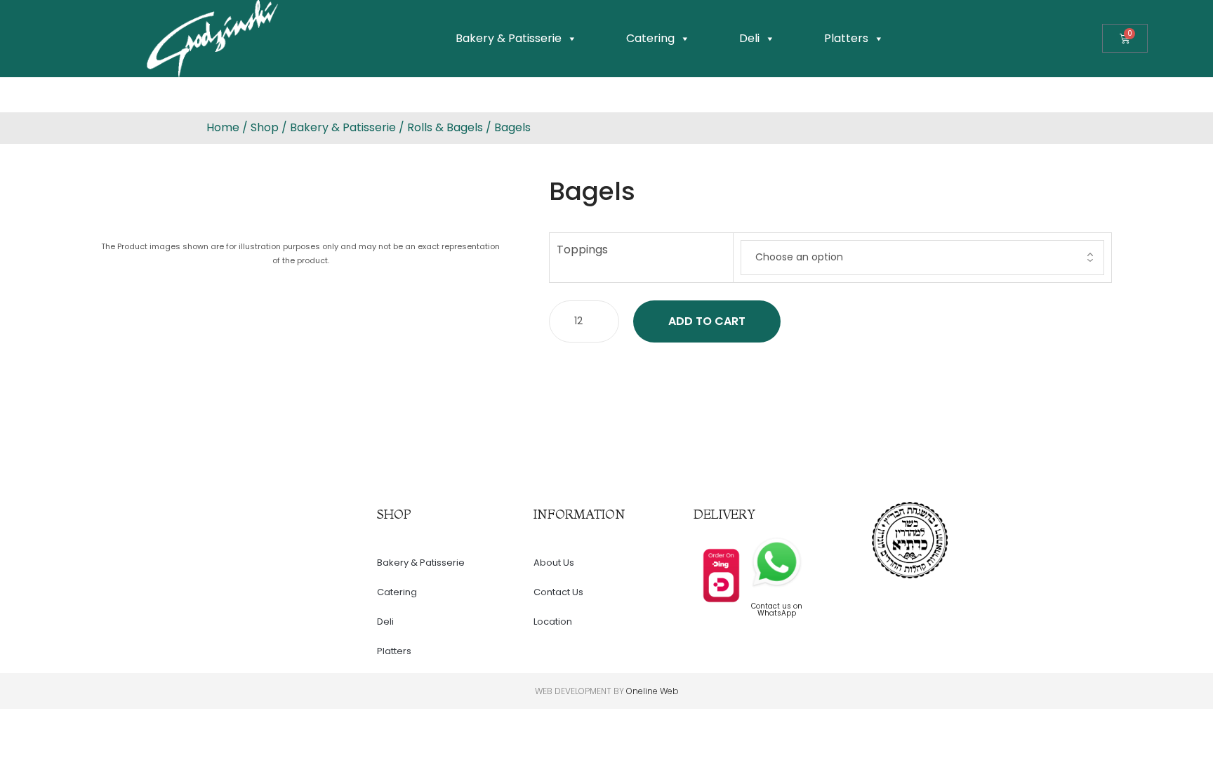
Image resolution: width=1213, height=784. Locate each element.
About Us (553, 562)
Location (552, 621)
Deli (749, 38)
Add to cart (706, 321)
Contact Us (558, 592)
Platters (846, 38)
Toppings (582, 249)
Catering (650, 38)
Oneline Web (652, 691)
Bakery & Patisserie (509, 38)
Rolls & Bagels (445, 127)
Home (222, 127)
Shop (265, 127)
